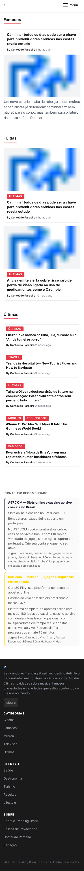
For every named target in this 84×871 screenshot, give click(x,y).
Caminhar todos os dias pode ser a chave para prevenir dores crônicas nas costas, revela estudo (41, 39)
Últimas (15, 196)
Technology (37, 418)
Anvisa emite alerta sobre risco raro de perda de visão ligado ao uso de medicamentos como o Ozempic (39, 285)
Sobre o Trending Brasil (21, 821)
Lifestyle (10, 802)
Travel (13, 357)
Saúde (8, 770)
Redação (10, 845)
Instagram (11, 702)
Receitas (10, 794)
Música (9, 736)
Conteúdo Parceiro (23, 49)
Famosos (15, 446)
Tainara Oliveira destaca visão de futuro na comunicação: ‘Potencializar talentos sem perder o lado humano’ (39, 396)
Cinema (9, 720)
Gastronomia (13, 778)
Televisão (10, 744)
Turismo (9, 786)
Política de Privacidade (20, 829)
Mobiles (14, 418)
